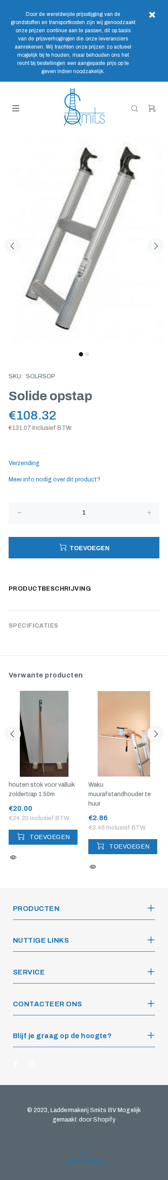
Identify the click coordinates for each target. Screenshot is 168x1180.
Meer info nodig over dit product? (54, 479)
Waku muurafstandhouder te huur (119, 794)
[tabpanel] (84, 241)
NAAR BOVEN (84, 1161)
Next (155, 246)
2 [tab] (87, 354)
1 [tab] (81, 354)
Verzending (24, 463)
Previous (12, 246)
